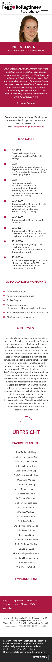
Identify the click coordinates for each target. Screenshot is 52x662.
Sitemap (7, 604)
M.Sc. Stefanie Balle (26, 516)
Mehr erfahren (39, 652)
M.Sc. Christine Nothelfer (26, 539)
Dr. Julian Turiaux (26, 521)
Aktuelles (7, 608)
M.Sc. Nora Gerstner (26, 498)
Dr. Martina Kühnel (26, 493)
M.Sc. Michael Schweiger (26, 489)
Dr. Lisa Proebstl (26, 507)
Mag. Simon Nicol (26, 535)
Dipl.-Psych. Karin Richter (26, 475)
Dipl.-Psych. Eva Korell (26, 461)
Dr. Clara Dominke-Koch (26, 558)
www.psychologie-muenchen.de (32, 626)
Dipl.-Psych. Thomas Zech (26, 457)
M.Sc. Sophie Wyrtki (26, 549)
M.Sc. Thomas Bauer (26, 530)
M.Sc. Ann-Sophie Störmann (26, 553)
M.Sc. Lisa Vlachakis (26, 512)
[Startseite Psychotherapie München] (22, 9)
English (6, 600)
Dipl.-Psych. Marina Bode (26, 526)
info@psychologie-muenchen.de (28, 126)
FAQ (32, 604)
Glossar (24, 604)
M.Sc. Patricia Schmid (26, 567)
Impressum (18, 600)
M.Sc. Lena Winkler (26, 480)
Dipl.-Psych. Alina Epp (26, 470)
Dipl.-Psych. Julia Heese (26, 503)
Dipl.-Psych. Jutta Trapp (26, 466)
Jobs (16, 604)
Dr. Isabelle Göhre (26, 562)
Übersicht (26, 432)
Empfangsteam (26, 579)
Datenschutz (32, 600)
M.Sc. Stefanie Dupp (26, 484)
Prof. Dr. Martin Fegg (26, 452)
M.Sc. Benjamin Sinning (26, 544)
